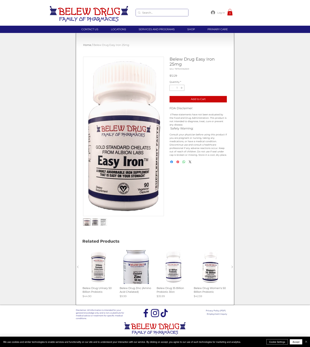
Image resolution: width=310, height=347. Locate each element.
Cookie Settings (277, 341)
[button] (230, 12)
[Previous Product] (78, 267)
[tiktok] (164, 313)
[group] (155, 276)
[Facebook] (146, 313)
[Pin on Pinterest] (178, 162)
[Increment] (182, 88)
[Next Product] (232, 267)
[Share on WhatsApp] (184, 162)
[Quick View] (99, 267)
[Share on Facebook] (172, 162)
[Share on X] (190, 162)
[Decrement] (172, 88)
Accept (296, 341)
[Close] (306, 341)
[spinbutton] (177, 88)
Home (87, 45)
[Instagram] (155, 313)
